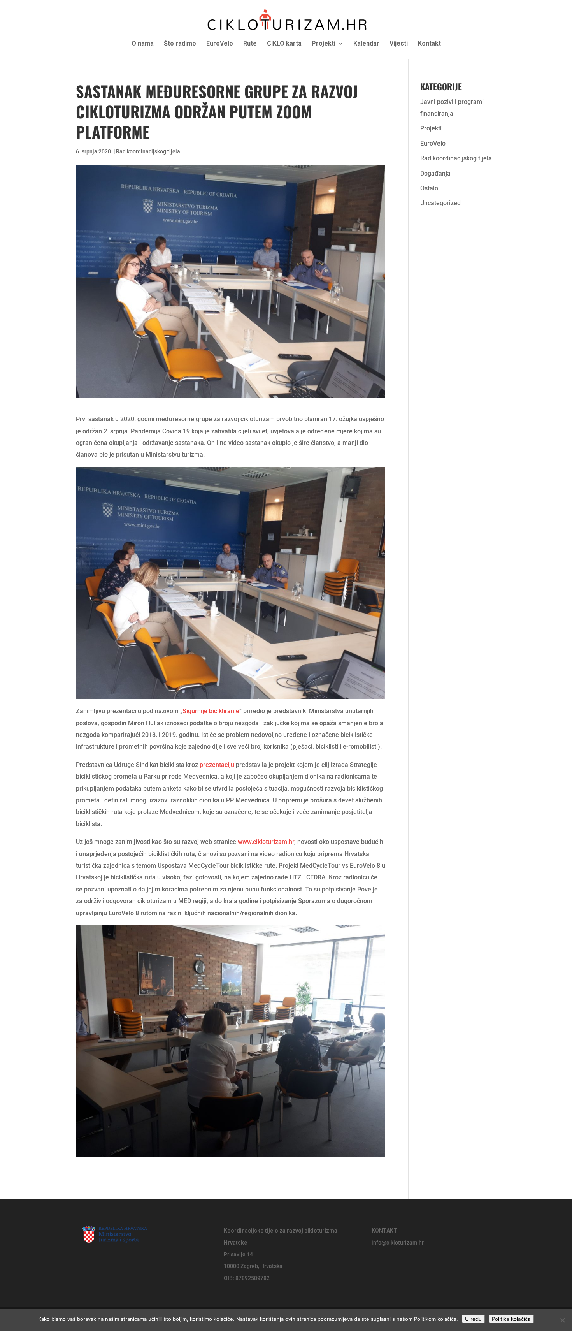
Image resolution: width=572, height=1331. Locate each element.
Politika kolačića (511, 1319)
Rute (250, 44)
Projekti (323, 44)
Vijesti (399, 44)
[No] (562, 1320)
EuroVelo (219, 44)
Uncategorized (440, 203)
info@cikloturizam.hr (398, 1243)
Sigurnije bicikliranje (210, 711)
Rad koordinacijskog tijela (148, 151)
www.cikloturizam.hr (266, 842)
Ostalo (429, 188)
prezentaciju (217, 764)
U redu (473, 1319)
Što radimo (180, 44)
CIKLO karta (284, 44)
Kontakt (429, 44)
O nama (143, 44)
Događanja (435, 173)
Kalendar (366, 44)
